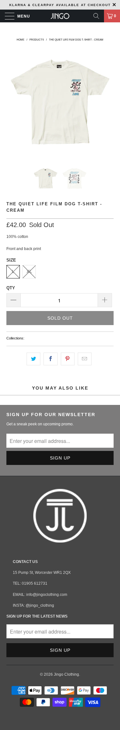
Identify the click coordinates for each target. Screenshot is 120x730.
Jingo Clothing (66, 674)
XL (29, 271)
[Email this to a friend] (85, 359)
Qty (10, 287)
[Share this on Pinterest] (68, 359)
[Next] (107, 102)
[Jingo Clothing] (60, 16)
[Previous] (12, 102)
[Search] (96, 16)
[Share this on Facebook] (50, 359)
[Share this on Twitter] (33, 359)
